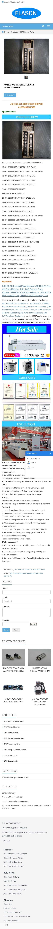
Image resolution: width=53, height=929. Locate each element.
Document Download (12, 912)
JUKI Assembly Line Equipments (15, 303)
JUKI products (35, 303)
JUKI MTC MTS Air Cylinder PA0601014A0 (39, 669)
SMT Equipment (36, 313)
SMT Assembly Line (12, 744)
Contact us (8, 904)
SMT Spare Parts (27, 32)
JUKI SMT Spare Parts (19, 313)
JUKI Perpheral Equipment (14, 889)
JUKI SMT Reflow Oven (24, 309)
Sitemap (6, 840)
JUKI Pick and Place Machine (15, 854)
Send (6, 630)
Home (6, 32)
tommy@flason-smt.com (14, 2)
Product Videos (10, 908)
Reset (16, 630)
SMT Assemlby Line (12, 921)
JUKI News (9, 873)
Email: (5, 597)
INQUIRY (10, 95)
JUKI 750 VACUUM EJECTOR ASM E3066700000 (40, 701)
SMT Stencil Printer (12, 727)
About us (8, 900)
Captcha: (6, 620)
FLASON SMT (32, 458)
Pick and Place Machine (13, 721)
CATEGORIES (7, 26)
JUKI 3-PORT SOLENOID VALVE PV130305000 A (13, 669)
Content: (6, 606)
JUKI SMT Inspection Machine (16, 885)
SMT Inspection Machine (14, 738)
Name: (5, 588)
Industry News (10, 881)
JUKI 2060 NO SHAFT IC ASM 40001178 (29, 569)
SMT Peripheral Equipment (15, 749)
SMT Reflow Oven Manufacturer (17, 916)
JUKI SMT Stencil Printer (36, 306)
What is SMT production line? (16, 777)
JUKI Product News (11, 877)
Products (15, 32)
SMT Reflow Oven (11, 733)
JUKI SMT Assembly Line (13, 866)
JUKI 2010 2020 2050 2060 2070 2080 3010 (13, 700)
